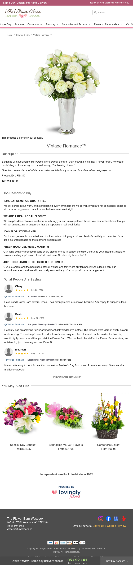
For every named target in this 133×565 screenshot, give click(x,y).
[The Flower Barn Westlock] (23, 13)
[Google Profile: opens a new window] (116, 518)
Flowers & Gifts (23, 34)
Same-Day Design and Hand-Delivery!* (26, 2)
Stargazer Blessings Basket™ (42, 324)
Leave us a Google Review (109, 526)
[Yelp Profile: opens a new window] (123, 518)
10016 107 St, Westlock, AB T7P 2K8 (27, 522)
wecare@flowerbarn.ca (19, 529)
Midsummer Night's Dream (41, 359)
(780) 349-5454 (15, 525)
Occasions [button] (34, 24)
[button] (124, 550)
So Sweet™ (33, 296)
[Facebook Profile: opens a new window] (108, 518)
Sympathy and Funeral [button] (75, 24)
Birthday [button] (51, 24)
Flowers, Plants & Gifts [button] (107, 24)
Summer (19, 24)
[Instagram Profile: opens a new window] (100, 518)
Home (9, 34)
